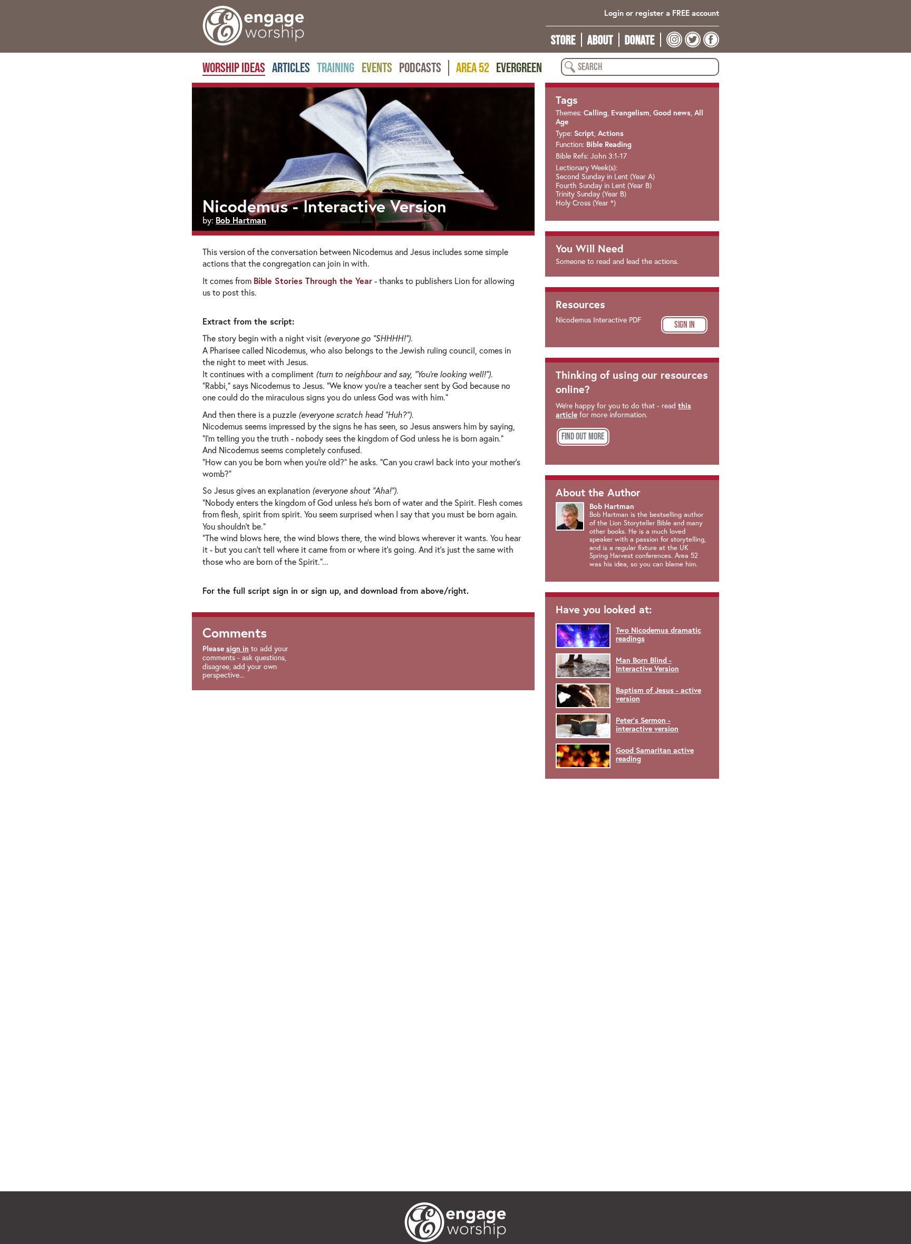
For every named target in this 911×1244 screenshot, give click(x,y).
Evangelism (630, 112)
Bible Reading (609, 144)
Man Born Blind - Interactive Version (647, 664)
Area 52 (472, 67)
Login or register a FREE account (661, 13)
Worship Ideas (233, 67)
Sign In (684, 324)
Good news (672, 112)
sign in (237, 648)
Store (563, 40)
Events (377, 67)
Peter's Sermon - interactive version (647, 725)
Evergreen (519, 67)
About (600, 40)
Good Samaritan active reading (655, 755)
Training (335, 67)
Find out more (583, 436)
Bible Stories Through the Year (313, 280)
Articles (291, 67)
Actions (611, 133)
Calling (595, 112)
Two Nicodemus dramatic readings (658, 634)
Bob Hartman (241, 220)
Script (584, 133)
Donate (640, 40)
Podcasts (420, 67)
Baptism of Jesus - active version (658, 694)
